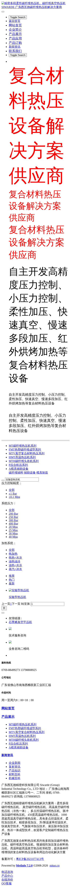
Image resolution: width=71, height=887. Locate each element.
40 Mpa (13, 536)
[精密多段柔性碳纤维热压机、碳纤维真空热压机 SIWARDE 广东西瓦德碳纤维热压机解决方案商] (35, 5)
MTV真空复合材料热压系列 (26, 453)
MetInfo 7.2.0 (24, 865)
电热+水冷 (15, 557)
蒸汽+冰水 (15, 569)
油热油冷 (14, 561)
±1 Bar (13, 493)
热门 (12, 579)
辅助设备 (30, 472)
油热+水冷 (15, 565)
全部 (12, 489)
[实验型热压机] (19, 590)
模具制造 (42, 472)
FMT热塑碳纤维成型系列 (25, 449)
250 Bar (13, 517)
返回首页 (14, 20)
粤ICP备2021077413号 (30, 858)
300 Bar (13, 520)
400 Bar (13, 523)
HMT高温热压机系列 (22, 457)
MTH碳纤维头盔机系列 (24, 461)
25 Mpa (13, 530)
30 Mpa (13, 533)
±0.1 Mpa (14, 496)
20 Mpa (13, 526)
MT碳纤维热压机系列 (22, 445)
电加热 (13, 553)
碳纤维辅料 (16, 472)
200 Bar (13, 513)
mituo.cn (55, 865)
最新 (12, 583)
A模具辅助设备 (18, 468)
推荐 (12, 575)
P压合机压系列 (18, 464)
